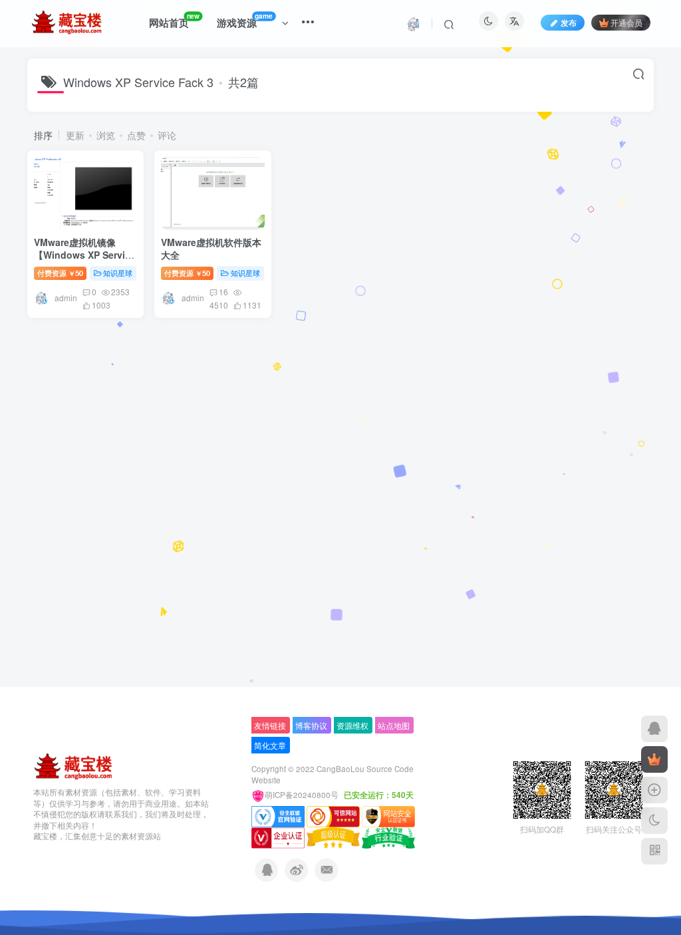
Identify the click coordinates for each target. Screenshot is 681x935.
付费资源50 (60, 272)
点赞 (136, 135)
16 (223, 291)
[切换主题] (654, 820)
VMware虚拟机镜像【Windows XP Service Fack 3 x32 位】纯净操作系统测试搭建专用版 (85, 261)
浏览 (105, 135)
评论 (167, 135)
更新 (75, 135)
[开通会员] (654, 759)
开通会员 (626, 22)
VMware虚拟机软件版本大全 (211, 248)
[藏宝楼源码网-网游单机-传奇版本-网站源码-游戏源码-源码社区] (73, 765)
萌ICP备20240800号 (302, 794)
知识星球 (117, 272)
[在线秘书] (654, 729)
